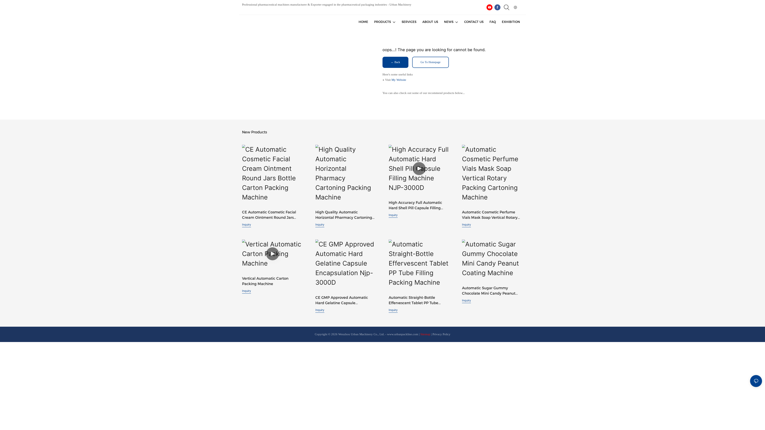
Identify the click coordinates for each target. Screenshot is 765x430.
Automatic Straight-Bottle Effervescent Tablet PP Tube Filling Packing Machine (413, 300)
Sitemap (425, 334)
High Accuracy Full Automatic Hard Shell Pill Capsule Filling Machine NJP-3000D (415, 205)
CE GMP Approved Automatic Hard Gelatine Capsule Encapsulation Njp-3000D (341, 300)
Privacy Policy (441, 334)
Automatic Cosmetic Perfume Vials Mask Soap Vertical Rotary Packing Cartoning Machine (490, 215)
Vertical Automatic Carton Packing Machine (265, 281)
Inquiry (246, 224)
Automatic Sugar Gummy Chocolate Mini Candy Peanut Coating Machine (488, 291)
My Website (398, 79)
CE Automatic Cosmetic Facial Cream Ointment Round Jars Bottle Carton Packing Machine (270, 215)
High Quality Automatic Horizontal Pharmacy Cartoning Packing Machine (343, 215)
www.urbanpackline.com (402, 334)
